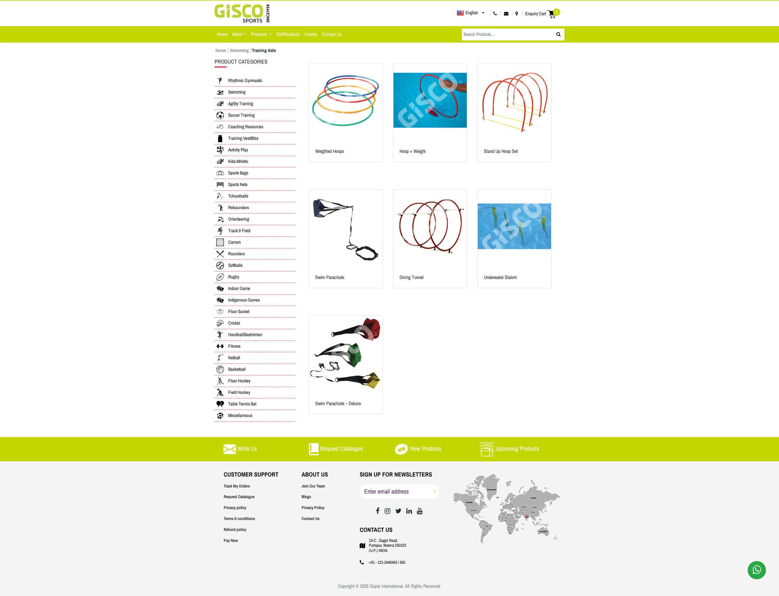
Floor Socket (238, 311)
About (237, 34)
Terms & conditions (239, 518)
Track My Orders (237, 486)
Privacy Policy (313, 507)
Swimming (239, 50)
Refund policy (235, 529)
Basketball (237, 369)
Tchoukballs (238, 196)
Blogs (306, 496)
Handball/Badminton (245, 334)
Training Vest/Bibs (243, 138)
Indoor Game (239, 288)
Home (222, 34)
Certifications (288, 34)
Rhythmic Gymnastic (245, 80)
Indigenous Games (244, 300)
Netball (234, 357)
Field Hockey (239, 392)
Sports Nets (237, 184)
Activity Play (238, 149)
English (472, 12)
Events (311, 34)
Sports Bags (238, 173)
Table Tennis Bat (242, 403)
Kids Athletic (238, 161)
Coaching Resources (245, 126)
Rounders (236, 253)
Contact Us (332, 34)
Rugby (233, 276)
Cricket (234, 323)
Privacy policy (235, 507)
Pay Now (231, 540)
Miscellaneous (240, 415)
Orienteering (238, 219)
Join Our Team (313, 486)
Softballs (235, 265)
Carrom (234, 242)
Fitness (234, 346)
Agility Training (240, 103)
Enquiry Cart (541, 13)
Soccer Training (241, 115)
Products (259, 34)
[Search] (558, 34)
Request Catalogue (239, 496)
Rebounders (238, 207)
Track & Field (239, 230)
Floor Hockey (239, 380)
